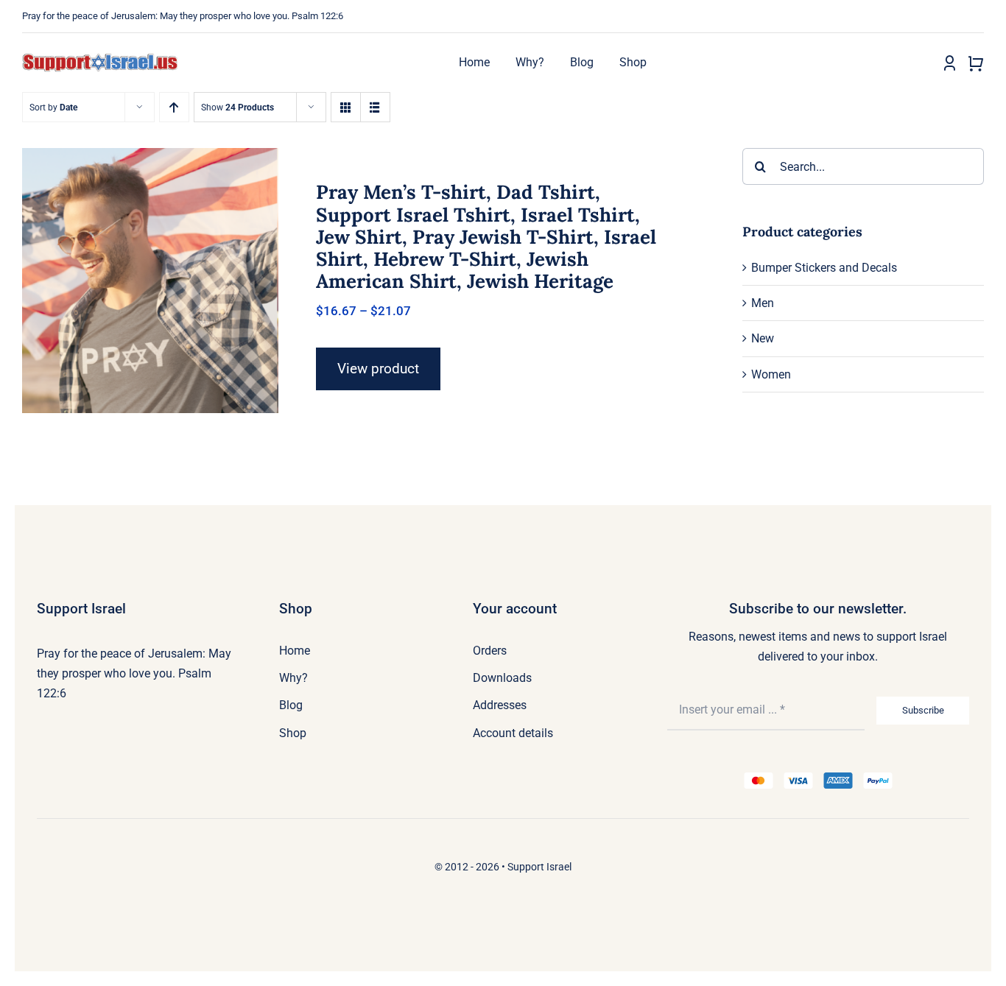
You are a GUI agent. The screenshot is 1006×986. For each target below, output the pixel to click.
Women (771, 374)
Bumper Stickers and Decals (824, 268)
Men (762, 303)
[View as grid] (345, 107)
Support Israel (539, 867)
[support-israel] (100, 59)
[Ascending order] (174, 107)
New (762, 338)
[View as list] (375, 107)
